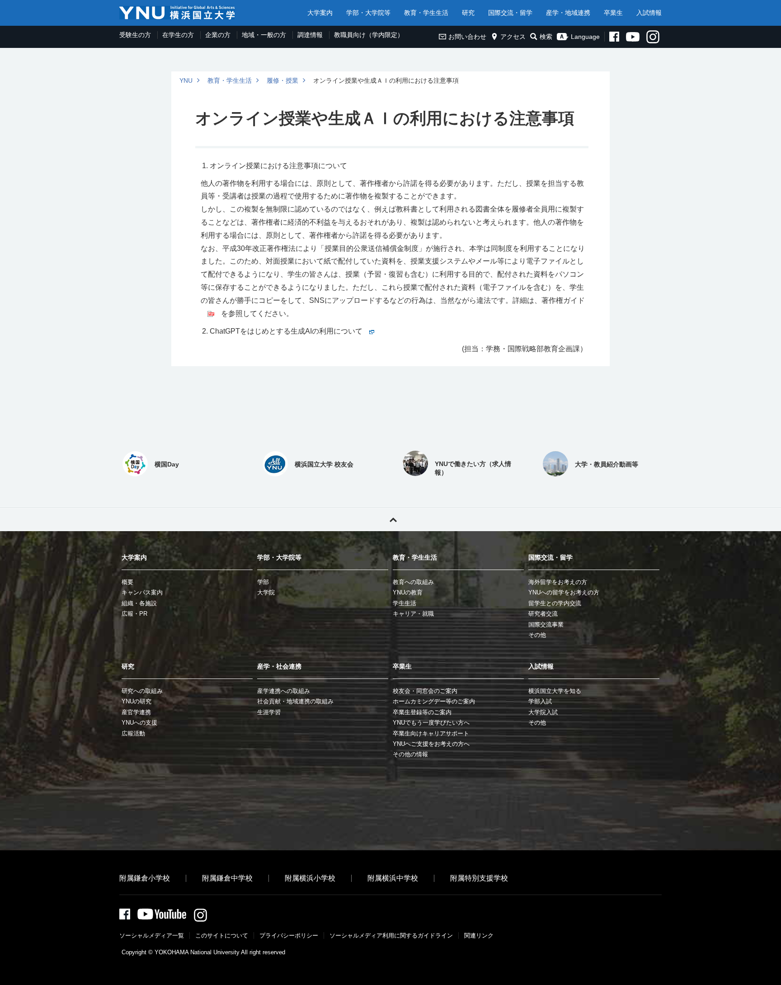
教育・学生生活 (426, 12)
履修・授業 (282, 80)
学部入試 (540, 701)
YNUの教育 (408, 592)
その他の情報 (410, 754)
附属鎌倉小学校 (144, 878)
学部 (263, 582)
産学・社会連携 (279, 666)
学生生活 (404, 603)
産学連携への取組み (283, 691)
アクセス (513, 36)
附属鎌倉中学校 (227, 878)
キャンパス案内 (142, 592)
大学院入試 (543, 712)
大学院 (266, 592)
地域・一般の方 (264, 34)
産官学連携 (136, 712)
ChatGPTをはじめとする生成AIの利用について (286, 331)
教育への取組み (413, 582)
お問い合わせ (467, 36)
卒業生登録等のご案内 (422, 712)
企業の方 (218, 34)
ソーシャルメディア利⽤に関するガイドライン (391, 935)
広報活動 (133, 733)
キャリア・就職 (413, 613)
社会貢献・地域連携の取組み (295, 701)
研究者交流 (543, 613)
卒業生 (613, 12)
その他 (537, 635)
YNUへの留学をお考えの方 (563, 592)
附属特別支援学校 (479, 878)
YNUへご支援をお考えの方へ (431, 743)
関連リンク (479, 935)
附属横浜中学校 (392, 878)
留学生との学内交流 (554, 603)
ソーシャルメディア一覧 (151, 935)
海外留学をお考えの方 (557, 582)
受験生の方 (135, 34)
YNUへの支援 (139, 722)
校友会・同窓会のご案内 (425, 691)
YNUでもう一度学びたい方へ (431, 722)
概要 (127, 582)
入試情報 (649, 12)
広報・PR (134, 613)
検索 (546, 36)
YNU (186, 80)
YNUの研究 (136, 701)
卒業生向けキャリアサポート (431, 733)
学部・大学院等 (368, 12)
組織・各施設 (139, 603)
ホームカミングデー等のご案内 (434, 701)
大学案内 (320, 12)
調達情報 (310, 34)
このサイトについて (221, 935)
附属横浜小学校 (310, 878)
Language (585, 36)
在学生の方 (178, 34)
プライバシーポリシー (288, 935)
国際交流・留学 (510, 12)
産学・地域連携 (568, 12)
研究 (468, 12)
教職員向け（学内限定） (369, 34)
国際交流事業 (546, 624)
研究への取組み (142, 691)
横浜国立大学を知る (554, 691)
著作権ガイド (563, 300)
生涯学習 (269, 712)
